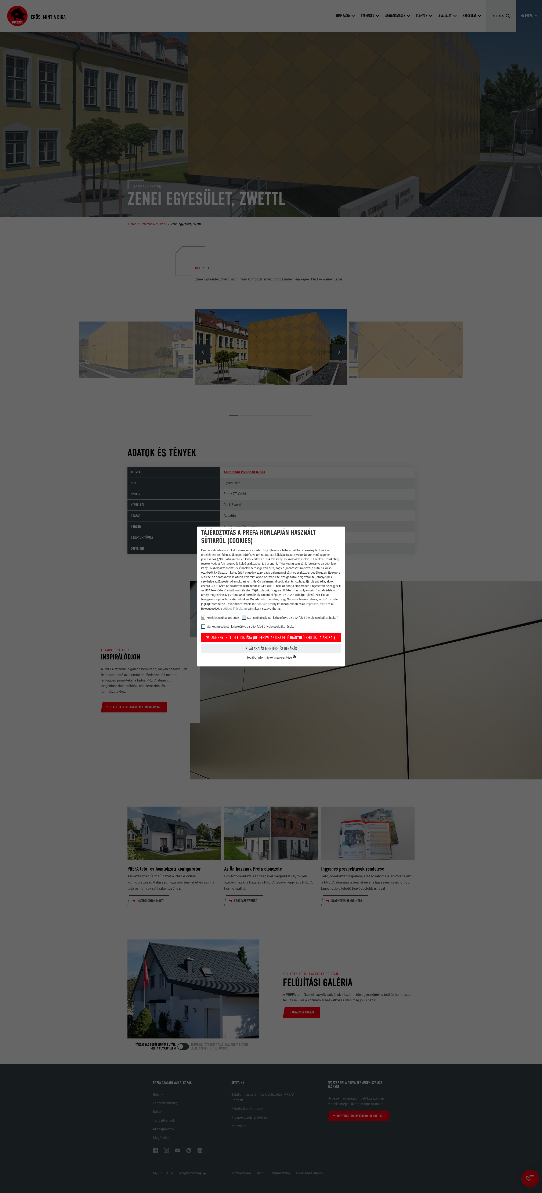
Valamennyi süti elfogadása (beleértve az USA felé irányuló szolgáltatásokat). (271, 637)
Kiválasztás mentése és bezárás (271, 648)
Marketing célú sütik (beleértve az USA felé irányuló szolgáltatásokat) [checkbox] (251, 626)
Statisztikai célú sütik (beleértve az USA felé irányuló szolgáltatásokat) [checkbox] (293, 617)
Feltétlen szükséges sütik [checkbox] (222, 617)
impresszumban (316, 604)
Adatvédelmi (264, 604)
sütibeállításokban (235, 608)
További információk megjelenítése (269, 657)
